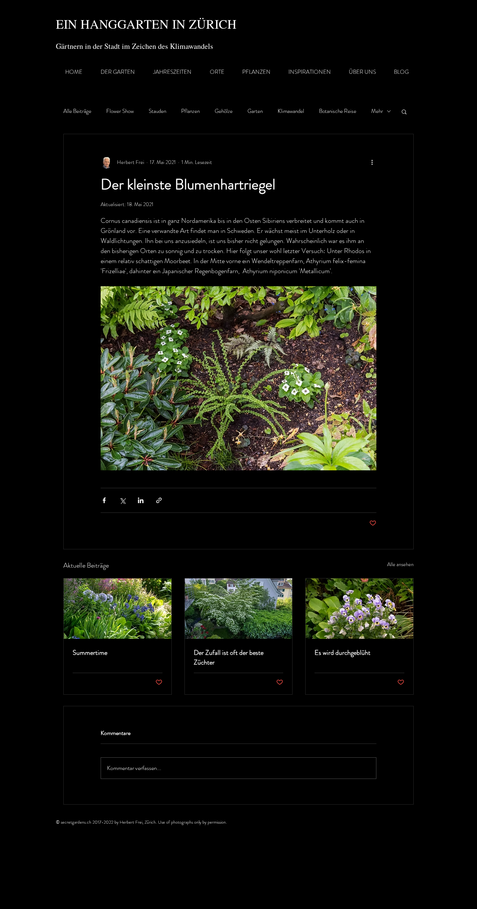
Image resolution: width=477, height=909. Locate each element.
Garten (255, 111)
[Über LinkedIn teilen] (140, 500)
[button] (404, 111)
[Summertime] (117, 608)
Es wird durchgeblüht (342, 652)
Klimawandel (291, 111)
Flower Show (120, 111)
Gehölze (224, 111)
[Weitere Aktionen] (371, 162)
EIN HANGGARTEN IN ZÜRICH (146, 23)
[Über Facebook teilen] (104, 500)
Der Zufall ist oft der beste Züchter (228, 657)
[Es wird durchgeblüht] (359, 608)
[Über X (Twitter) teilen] (122, 500)
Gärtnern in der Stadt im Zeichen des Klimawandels (134, 46)
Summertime (90, 652)
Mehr (377, 111)
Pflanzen (190, 111)
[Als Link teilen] (158, 500)
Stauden (157, 111)
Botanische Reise (337, 111)
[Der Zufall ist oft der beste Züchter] (239, 608)
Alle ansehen (400, 564)
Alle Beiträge (77, 111)
